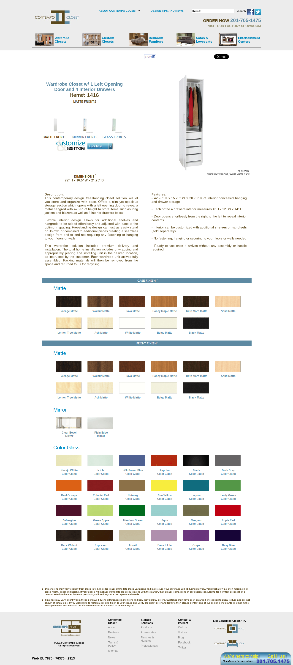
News (111, 637)
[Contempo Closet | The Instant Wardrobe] (57, 10)
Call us (182, 627)
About (111, 627)
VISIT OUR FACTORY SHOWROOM (234, 26)
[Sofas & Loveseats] (185, 39)
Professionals (149, 645)
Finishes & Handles (147, 639)
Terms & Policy (113, 644)
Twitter (182, 647)
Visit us (182, 632)
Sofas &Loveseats (204, 39)
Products (146, 627)
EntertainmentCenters (249, 39)
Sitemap (113, 650)
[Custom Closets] (91, 39)
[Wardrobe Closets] (44, 39)
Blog (181, 637)
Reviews (113, 632)
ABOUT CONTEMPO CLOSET (118, 10)
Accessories (148, 632)
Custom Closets (108, 39)
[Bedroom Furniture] (138, 39)
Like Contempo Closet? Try (229, 620)
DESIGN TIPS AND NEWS (167, 10)
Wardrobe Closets (62, 39)
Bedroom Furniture (156, 39)
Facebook (184, 642)
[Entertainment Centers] (228, 39)
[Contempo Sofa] (234, 650)
